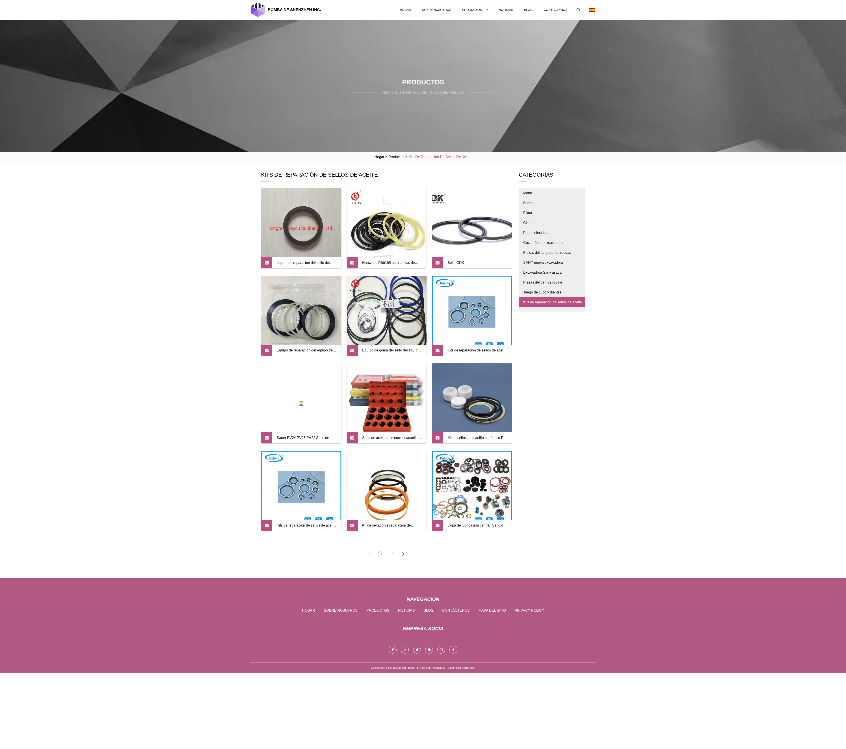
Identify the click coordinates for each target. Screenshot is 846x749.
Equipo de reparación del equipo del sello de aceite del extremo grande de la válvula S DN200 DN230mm (306, 352)
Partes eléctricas (536, 233)
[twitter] (417, 650)
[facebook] (393, 650)
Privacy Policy (529, 610)
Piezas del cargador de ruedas (547, 252)
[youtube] (429, 650)
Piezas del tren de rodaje (542, 282)
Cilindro (529, 223)
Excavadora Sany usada (542, 272)
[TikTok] (453, 650)
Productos (472, 9)
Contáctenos (555, 9)
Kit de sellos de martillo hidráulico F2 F (476, 439)
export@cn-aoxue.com (461, 667)
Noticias (506, 9)
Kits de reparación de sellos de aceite (552, 302)
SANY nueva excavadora (543, 262)
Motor (527, 193)
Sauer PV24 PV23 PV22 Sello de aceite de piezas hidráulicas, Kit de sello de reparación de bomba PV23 (305, 439)
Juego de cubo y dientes (542, 292)
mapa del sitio (492, 610)
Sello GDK (455, 263)
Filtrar (527, 213)
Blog (528, 9)
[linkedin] (405, 650)
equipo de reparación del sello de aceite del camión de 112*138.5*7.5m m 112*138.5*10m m (306, 264)
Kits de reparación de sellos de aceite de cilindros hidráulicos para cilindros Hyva (476, 352)
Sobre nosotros (436, 9)
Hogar (405, 9)
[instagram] (441, 650)
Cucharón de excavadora (543, 243)
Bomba (528, 203)
